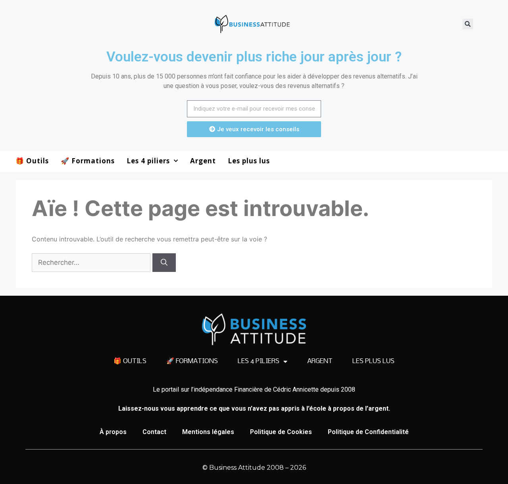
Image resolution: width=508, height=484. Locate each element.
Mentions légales (208, 432)
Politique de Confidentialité (368, 432)
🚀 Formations (88, 160)
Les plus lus (249, 160)
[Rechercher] (164, 262)
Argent (203, 160)
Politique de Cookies (281, 432)
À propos (113, 432)
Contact (154, 432)
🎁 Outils (32, 160)
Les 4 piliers (148, 160)
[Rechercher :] (92, 262)
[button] (467, 24)
